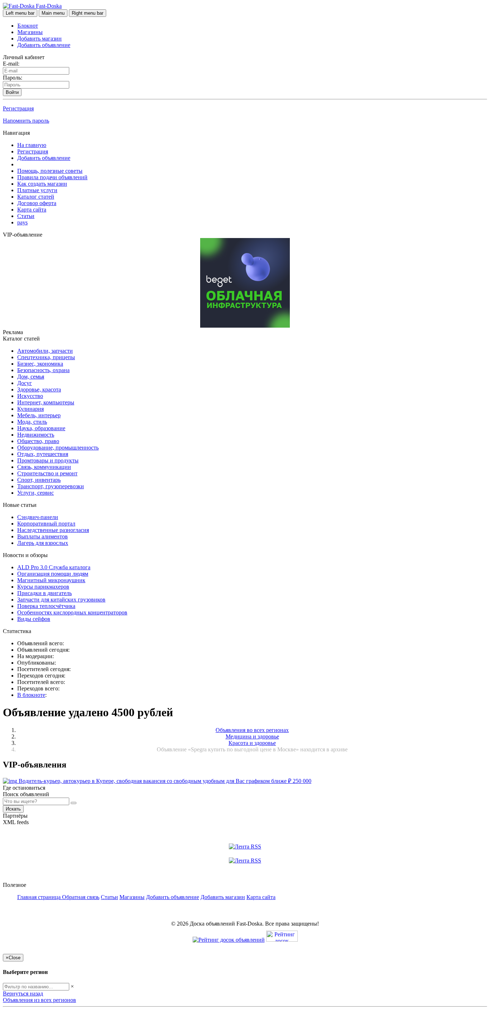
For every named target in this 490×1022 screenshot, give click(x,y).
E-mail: (11, 64)
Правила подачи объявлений (52, 177)
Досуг (24, 383)
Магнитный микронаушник (51, 580)
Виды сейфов (33, 619)
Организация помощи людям (52, 574)
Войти (12, 92)
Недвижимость (35, 435)
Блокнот (28, 26)
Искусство (30, 396)
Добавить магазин (39, 38)
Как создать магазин (42, 184)
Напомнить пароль (26, 121)
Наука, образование (41, 428)
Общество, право (38, 441)
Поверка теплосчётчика (46, 606)
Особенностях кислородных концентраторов (72, 612)
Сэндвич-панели (37, 517)
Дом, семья (30, 377)
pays (22, 222)
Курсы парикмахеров (43, 587)
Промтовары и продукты (48, 460)
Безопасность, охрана (43, 370)
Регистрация (18, 108)
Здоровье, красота (39, 389)
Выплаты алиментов (42, 536)
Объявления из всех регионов (39, 1000)
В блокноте (31, 695)
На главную (31, 145)
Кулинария (30, 409)
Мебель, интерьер (39, 415)
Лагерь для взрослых (42, 543)
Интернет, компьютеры (45, 402)
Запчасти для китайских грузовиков (61, 599)
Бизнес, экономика (40, 364)
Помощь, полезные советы (50, 171)
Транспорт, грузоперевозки (50, 486)
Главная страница (39, 897)
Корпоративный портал (46, 523)
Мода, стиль (32, 422)
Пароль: (12, 78)
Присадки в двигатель (44, 593)
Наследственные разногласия (53, 530)
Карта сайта (31, 209)
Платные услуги (37, 190)
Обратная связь (80, 897)
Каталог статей (35, 197)
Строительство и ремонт (47, 473)
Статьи (25, 216)
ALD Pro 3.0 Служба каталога (53, 567)
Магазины (30, 32)
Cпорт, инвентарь (39, 480)
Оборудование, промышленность (58, 448)
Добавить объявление (43, 45)
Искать (13, 809)
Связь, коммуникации (44, 467)
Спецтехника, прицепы (46, 357)
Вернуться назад (23, 993)
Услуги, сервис (35, 493)
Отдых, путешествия (42, 454)
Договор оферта (36, 203)
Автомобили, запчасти (45, 351)
